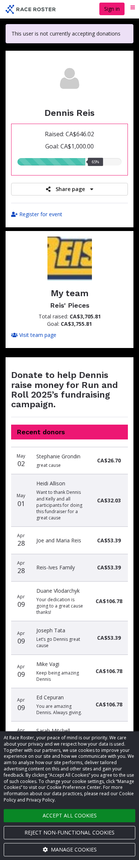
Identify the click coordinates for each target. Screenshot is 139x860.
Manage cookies (73, 849)
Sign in (112, 8)
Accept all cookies (70, 815)
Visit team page (37, 334)
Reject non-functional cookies (69, 832)
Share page (70, 189)
